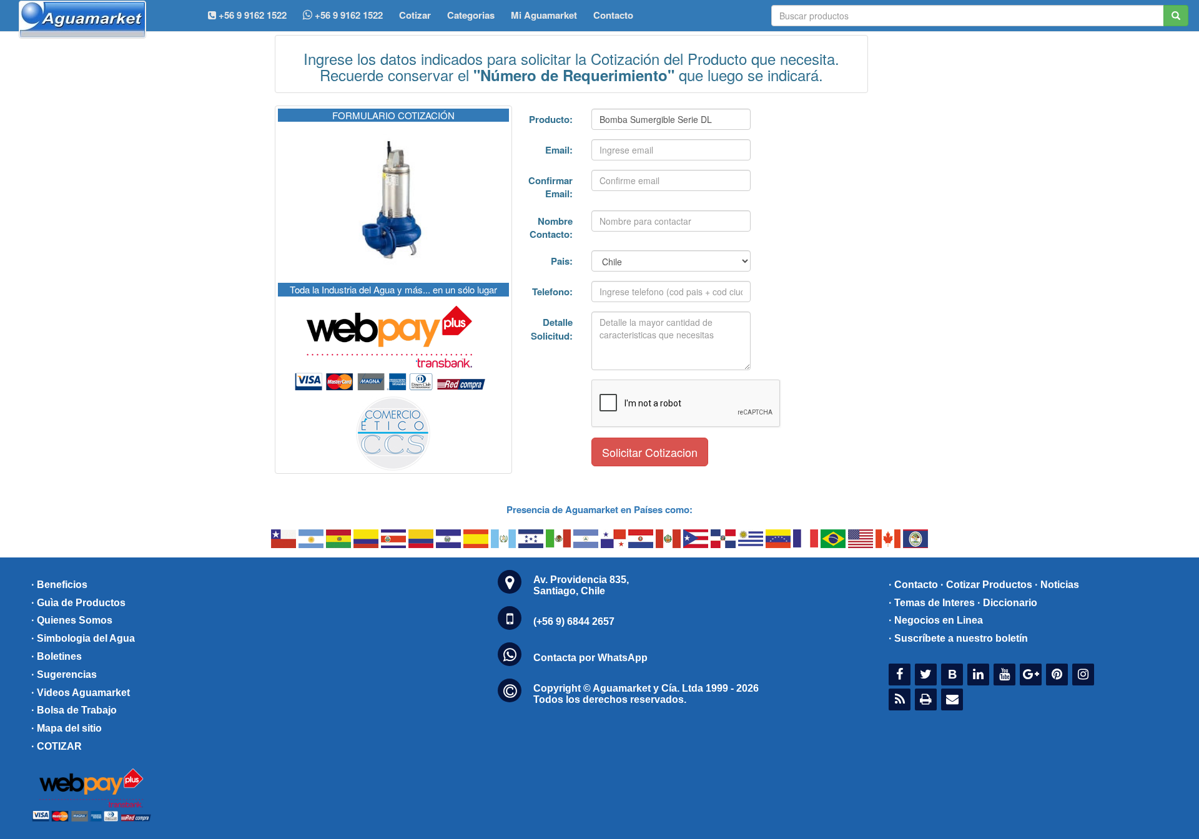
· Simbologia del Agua (83, 638)
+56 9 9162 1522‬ (251, 15)
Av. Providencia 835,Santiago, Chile (581, 585)
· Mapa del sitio (66, 728)
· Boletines (56, 656)
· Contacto (913, 584)
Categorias (471, 15)
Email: (559, 150)
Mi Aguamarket (544, 15)
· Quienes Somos (71, 620)
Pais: (562, 261)
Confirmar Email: (550, 187)
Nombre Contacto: (551, 227)
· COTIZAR (56, 746)
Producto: (551, 119)
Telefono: (552, 291)
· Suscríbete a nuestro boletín (958, 638)
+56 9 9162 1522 (347, 15)
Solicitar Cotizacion (650, 452)
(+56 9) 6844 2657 (573, 621)
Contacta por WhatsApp (590, 657)
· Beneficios (59, 584)
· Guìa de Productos (78, 602)
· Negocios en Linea (936, 620)
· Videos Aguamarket (80, 692)
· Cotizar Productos (986, 584)
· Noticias (1057, 584)
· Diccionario (1007, 602)
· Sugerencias (64, 674)
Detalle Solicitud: (552, 328)
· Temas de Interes (932, 602)
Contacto (613, 15)
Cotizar (415, 15)
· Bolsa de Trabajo (74, 710)
